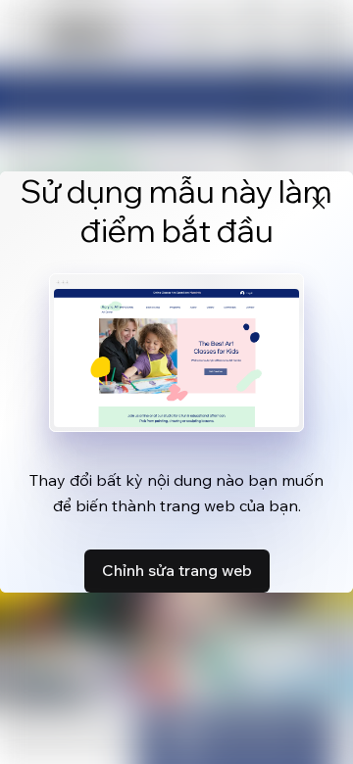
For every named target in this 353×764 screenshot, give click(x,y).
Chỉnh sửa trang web (177, 570)
